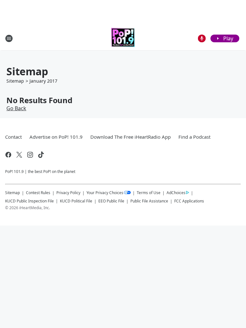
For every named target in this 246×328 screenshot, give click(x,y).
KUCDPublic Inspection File (29, 200)
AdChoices (176, 192)
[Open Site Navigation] (9, 38)
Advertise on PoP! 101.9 (56, 137)
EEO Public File (111, 201)
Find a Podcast (194, 137)
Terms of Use (148, 192)
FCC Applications (189, 200)
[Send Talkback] (202, 38)
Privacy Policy (68, 192)
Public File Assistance (149, 201)
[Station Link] (123, 38)
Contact (13, 137)
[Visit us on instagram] (30, 155)
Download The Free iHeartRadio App (130, 137)
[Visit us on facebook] (8, 155)
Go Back (16, 108)
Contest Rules (38, 192)
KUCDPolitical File (76, 201)
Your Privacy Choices (104, 192)
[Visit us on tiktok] (41, 155)
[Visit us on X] (19, 155)
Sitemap (15, 81)
